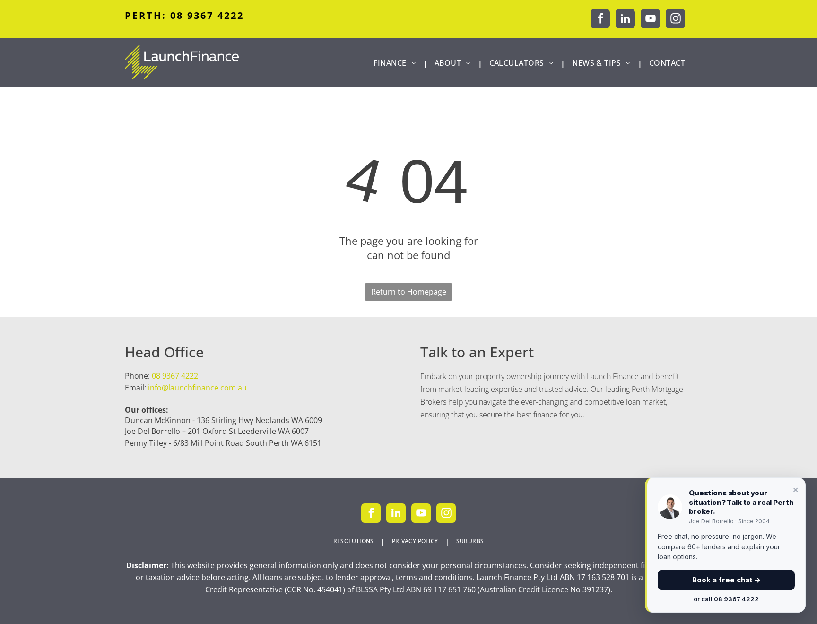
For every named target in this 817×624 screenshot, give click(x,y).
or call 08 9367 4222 (726, 599)
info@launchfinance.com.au (197, 387)
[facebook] (600, 20)
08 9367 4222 (175, 376)
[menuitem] (396, 63)
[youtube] (650, 20)
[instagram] (675, 20)
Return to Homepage (408, 291)
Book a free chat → (726, 579)
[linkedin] (625, 20)
